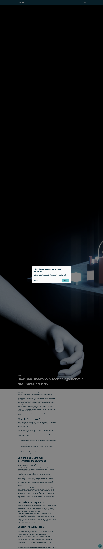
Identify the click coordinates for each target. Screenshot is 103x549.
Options (36, 280)
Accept (65, 280)
